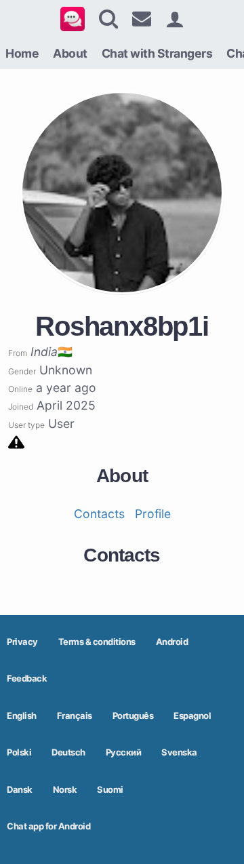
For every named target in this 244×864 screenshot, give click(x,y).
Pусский (124, 752)
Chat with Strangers (157, 53)
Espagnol (192, 715)
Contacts (99, 514)
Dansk (20, 789)
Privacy (22, 641)
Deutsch (68, 752)
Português (133, 715)
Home (22, 53)
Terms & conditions (97, 641)
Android (172, 641)
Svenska (179, 752)
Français (74, 715)
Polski (19, 752)
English (22, 715)
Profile (153, 514)
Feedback (27, 678)
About (70, 53)
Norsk (65, 789)
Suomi (110, 789)
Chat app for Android (48, 826)
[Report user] (16, 441)
